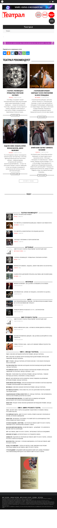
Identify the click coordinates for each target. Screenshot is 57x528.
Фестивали (37, 97)
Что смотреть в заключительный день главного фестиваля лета (33, 223)
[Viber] (20, 53)
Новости (37, 152)
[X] (16, 53)
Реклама (34, 497)
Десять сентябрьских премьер (23, 214)
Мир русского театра (18, 251)
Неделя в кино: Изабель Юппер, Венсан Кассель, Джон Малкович (15, 148)
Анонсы (11, 97)
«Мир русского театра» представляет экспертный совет (30, 249)
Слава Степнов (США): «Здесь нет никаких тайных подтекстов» (32, 344)
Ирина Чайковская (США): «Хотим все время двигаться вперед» (32, 327)
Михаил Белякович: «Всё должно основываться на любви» (31, 283)
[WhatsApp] (24, 53)
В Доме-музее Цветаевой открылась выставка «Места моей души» (33, 274)
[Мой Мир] (28, 53)
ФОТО (29, 299)
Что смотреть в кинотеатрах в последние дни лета (29, 231)
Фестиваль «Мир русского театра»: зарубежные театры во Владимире (29, 431)
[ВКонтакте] (4, 53)
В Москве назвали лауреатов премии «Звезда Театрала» (29, 387)
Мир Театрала (5, 497)
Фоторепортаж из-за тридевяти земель (28, 434)
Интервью (29, 282)
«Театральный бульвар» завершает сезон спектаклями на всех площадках (42, 93)
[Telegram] (12, 53)
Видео (29, 194)
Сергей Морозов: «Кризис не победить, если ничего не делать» (32, 292)
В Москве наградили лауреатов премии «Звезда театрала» (27, 354)
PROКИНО (11, 152)
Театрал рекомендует (29, 213)
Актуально (29, 247)
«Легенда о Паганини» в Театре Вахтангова (26, 239)
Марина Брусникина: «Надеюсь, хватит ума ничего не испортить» (33, 265)
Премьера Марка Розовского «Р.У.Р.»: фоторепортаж (29, 309)
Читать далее (15, 115)
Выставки (16, 276)
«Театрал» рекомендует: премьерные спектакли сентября (15, 93)
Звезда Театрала (14, 497)
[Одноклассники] (8, 53)
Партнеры (40, 497)
